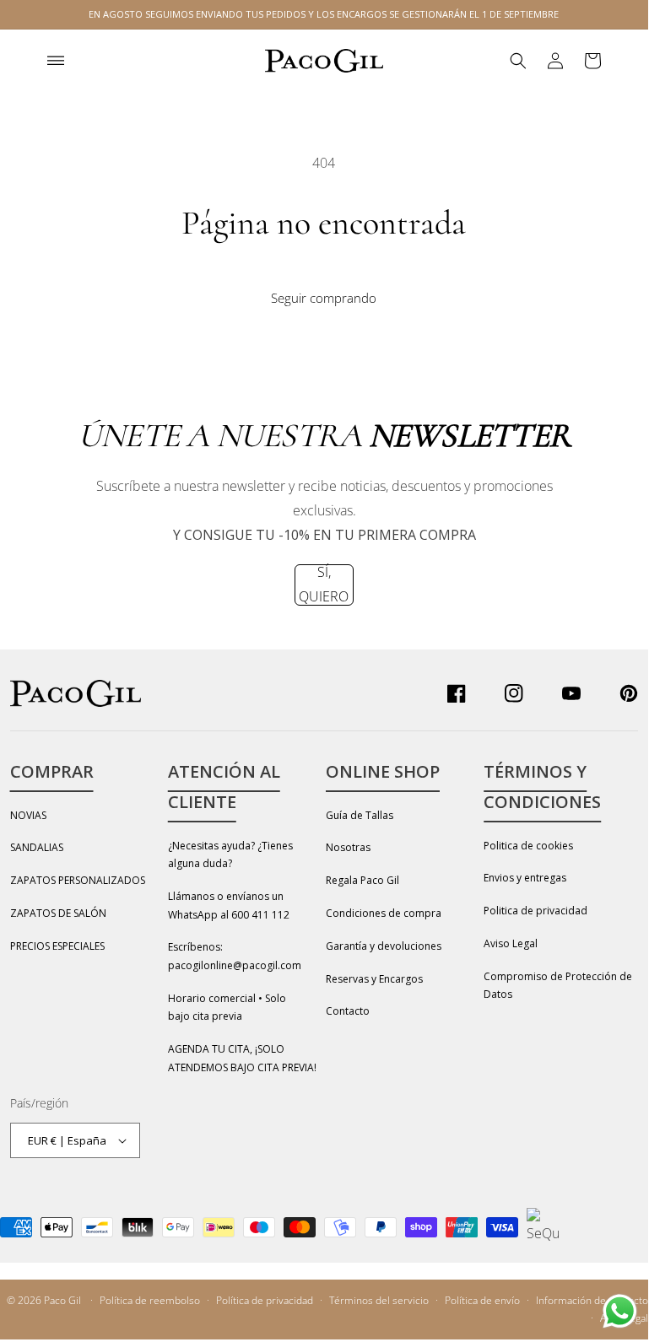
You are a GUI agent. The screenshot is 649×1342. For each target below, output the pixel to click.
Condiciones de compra (383, 913)
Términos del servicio (379, 1300)
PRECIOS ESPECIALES (57, 946)
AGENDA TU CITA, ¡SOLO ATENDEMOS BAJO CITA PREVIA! (242, 1058)
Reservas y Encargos (374, 979)
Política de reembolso (150, 1300)
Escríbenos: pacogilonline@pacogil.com (234, 956)
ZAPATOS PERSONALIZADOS (77, 880)
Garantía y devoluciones (383, 946)
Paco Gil (62, 1300)
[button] (55, 60)
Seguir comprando (323, 297)
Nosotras (348, 847)
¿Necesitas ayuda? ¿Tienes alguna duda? (230, 854)
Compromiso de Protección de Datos (558, 985)
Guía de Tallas (359, 815)
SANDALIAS (36, 847)
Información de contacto (592, 1300)
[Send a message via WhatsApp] (620, 1311)
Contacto (348, 1011)
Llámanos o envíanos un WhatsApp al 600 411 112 (228, 905)
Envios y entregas (525, 877)
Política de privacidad (264, 1300)
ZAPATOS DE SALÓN (58, 913)
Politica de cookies (528, 845)
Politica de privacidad (535, 910)
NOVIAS (28, 815)
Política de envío (482, 1300)
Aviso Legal (511, 943)
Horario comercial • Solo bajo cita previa (227, 1007)
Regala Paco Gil (362, 880)
